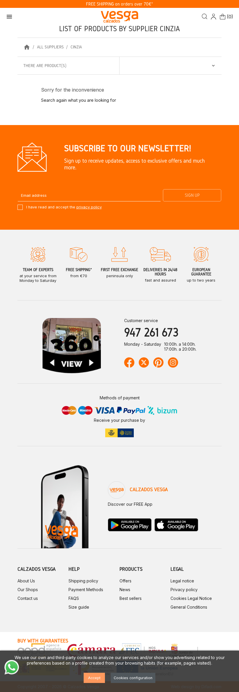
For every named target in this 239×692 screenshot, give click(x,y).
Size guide (78, 607)
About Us (26, 580)
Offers (125, 580)
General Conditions (189, 607)
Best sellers (130, 598)
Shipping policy (83, 580)
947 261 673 (151, 332)
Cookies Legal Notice (191, 598)
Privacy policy (184, 589)
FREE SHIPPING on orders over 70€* (119, 3)
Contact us (27, 598)
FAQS (73, 598)
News (124, 589)
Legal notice (182, 580)
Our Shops (27, 589)
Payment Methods (85, 589)
